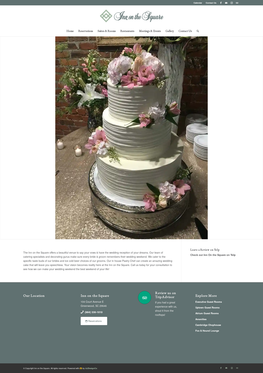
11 (124, 235)
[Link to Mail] (226, 2)
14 (133, 235)
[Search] (196, 31)
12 (127, 235)
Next (260, 137)
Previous (3, 137)
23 (158, 235)
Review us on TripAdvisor (165, 295)
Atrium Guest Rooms (207, 313)
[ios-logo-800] (131, 16)
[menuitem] (198, 3)
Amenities (200, 319)
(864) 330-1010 (94, 312)
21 (153, 235)
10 (121, 235)
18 (144, 235)
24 (161, 235)
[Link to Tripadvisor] (237, 2)
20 (150, 235)
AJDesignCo (91, 368)
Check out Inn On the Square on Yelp (213, 255)
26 (167, 235)
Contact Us (211, 2)
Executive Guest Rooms (208, 301)
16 (138, 235)
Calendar (198, 2)
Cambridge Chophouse (208, 325)
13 (130, 235)
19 (147, 235)
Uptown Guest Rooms (207, 307)
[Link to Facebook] (220, 2)
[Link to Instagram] (231, 2)
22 (156, 235)
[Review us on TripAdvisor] (144, 297)
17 (141, 235)
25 (164, 235)
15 (136, 235)
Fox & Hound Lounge (207, 330)
